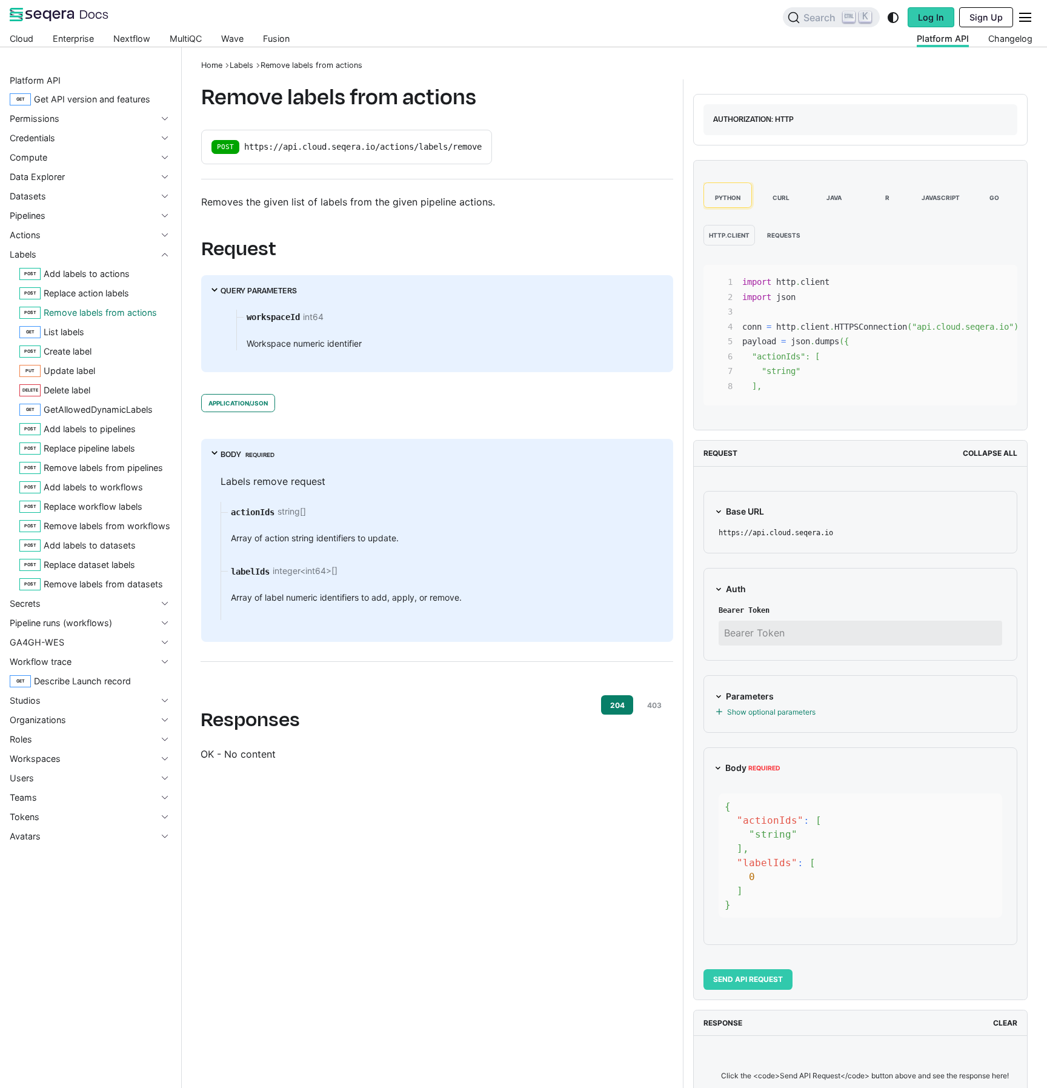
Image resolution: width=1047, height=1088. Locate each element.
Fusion (276, 38)
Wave (232, 38)
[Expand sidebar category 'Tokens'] (169, 817)
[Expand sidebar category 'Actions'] (169, 235)
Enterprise (73, 38)
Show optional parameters (771, 711)
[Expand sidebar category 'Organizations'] (169, 720)
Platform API (943, 38)
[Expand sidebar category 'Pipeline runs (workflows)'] (169, 623)
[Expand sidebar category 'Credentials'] (169, 138)
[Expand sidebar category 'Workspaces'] (169, 759)
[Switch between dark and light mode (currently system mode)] (893, 17)
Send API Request (748, 979)
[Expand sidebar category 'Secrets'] (169, 604)
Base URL (745, 511)
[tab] (727, 195)
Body (752, 768)
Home (211, 65)
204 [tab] (617, 705)
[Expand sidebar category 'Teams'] (169, 798)
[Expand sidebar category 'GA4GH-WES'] (169, 642)
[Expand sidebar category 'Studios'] (169, 701)
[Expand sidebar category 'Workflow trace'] (169, 662)
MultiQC (186, 38)
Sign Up (986, 17)
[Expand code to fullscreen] (1002, 280)
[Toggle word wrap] (958, 280)
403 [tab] (654, 705)
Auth (736, 589)
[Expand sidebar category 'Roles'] (169, 739)
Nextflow (131, 38)
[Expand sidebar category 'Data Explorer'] (169, 177)
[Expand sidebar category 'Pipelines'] (169, 216)
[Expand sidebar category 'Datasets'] (169, 196)
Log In (931, 17)
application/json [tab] (238, 403)
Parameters (750, 696)
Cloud (21, 38)
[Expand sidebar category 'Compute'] (169, 158)
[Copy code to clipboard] (981, 280)
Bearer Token (744, 610)
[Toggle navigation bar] (1025, 17)
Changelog (1010, 38)
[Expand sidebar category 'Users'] (169, 778)
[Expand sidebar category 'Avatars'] (169, 836)
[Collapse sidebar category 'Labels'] (169, 255)
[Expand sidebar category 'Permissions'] (169, 119)
